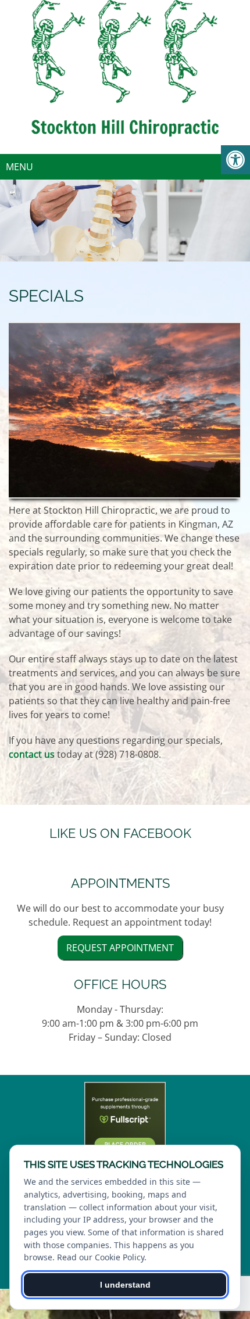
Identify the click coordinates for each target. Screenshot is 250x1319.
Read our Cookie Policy (100, 1257)
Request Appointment (120, 947)
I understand (125, 1284)
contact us (32, 754)
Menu (19, 166)
